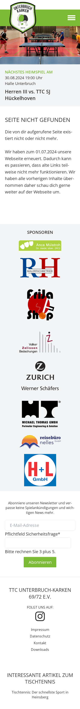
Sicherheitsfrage (32, 534)
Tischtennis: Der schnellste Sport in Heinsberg (40, 694)
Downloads (40, 649)
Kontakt (40, 643)
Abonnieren (40, 562)
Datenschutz (40, 636)
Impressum (40, 629)
